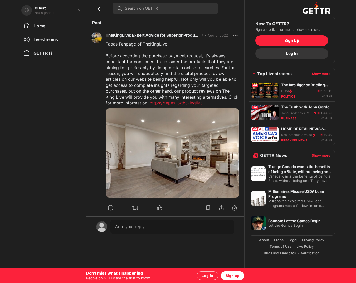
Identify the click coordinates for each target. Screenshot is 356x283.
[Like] (160, 208)
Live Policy (305, 246)
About (264, 240)
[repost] (135, 208)
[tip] (111, 208)
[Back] (100, 9)
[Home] (316, 8)
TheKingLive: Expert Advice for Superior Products (153, 35)
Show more (321, 74)
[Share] (221, 208)
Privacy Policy (313, 240)
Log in (207, 276)
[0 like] (166, 208)
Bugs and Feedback (280, 253)
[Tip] (235, 208)
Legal (292, 240)
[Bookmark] (208, 208)
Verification (310, 253)
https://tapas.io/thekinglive (176, 102)
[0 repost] (142, 208)
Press (279, 240)
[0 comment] (117, 208)
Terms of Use (281, 246)
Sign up (233, 276)
